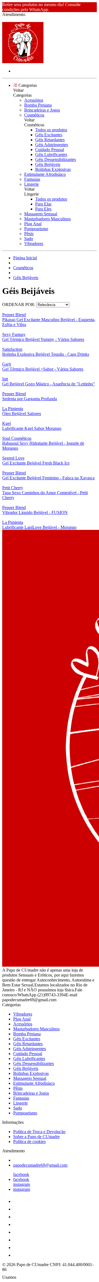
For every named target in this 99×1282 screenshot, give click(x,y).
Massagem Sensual (40, 214)
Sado (28, 238)
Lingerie (31, 184)
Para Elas (43, 204)
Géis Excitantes (48, 134)
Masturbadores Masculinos (47, 218)
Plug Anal (33, 223)
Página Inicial (25, 257)
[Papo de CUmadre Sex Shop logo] (22, 61)
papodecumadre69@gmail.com (40, 1165)
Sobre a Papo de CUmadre (36, 1136)
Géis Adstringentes (51, 144)
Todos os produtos (51, 129)
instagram (21, 1184)
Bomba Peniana (38, 105)
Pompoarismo (36, 228)
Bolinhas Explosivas (53, 169)
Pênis (29, 233)
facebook (21, 1174)
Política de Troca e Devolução (39, 1131)
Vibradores (33, 243)
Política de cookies (29, 1141)
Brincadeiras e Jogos (42, 110)
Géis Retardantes (50, 139)
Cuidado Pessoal (49, 149)
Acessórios (33, 100)
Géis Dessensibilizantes (55, 159)
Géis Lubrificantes (51, 154)
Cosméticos (34, 115)
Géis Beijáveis (47, 164)
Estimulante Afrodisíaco (45, 174)
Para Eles (43, 209)
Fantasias (32, 179)
